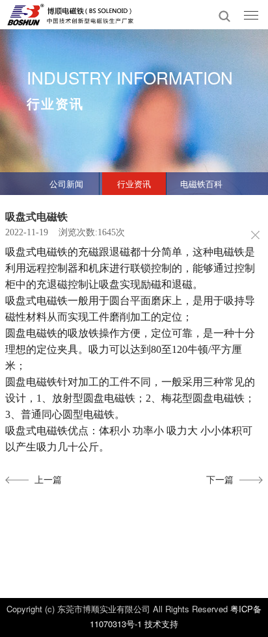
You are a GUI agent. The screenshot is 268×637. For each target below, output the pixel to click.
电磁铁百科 (201, 183)
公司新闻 (66, 183)
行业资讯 (134, 183)
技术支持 (161, 624)
